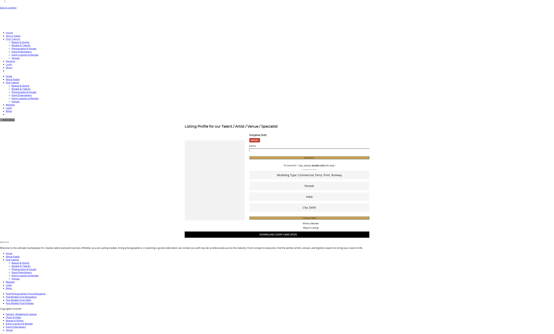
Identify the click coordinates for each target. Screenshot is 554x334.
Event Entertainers (22, 51)
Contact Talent (309, 218)
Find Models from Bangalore (21, 297)
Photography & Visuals (24, 48)
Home (9, 32)
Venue (9, 330)
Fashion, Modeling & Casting (21, 314)
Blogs (9, 67)
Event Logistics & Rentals (25, 55)
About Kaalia (13, 36)
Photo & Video (13, 317)
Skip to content (8, 7)
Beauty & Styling (20, 42)
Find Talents (13, 39)
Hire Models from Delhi (18, 300)
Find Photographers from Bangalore (25, 293)
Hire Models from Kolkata (20, 303)
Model (255, 140)
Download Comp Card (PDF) (278, 234)
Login (9, 64)
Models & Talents (21, 45)
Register (10, 61)
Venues (16, 58)
